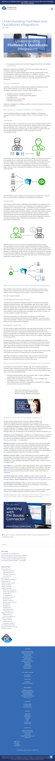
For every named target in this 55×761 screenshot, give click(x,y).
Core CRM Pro (28, 682)
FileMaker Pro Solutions (6, 612)
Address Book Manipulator (8, 590)
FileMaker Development (27, 690)
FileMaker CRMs (4, 581)
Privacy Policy (20, 750)
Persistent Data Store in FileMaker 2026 (9, 553)
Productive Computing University (40, 535)
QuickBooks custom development (13, 435)
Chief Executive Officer (8, 570)
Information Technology (8, 574)
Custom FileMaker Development (8, 579)
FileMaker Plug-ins (5, 588)
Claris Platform (27, 676)
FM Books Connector (9, 535)
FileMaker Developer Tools (7, 583)
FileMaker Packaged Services (27, 691)
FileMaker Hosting (5, 584)
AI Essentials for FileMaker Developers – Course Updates (13, 560)
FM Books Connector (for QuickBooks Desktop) (39, 494)
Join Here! (31, 3)
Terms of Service (27, 750)
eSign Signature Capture (8, 597)
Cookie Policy (35, 750)
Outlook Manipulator (7, 609)
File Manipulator (6, 598)
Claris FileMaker (27, 675)
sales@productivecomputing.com (27, 736)
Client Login (27, 718)
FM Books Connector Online (23, 535)
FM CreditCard (6, 604)
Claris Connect (4, 577)
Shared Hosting (27, 705)
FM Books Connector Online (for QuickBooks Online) (14, 496)
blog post (30, 390)
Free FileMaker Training (8, 623)
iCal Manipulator (6, 607)
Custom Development (27, 694)
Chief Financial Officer (7, 572)
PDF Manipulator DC (7, 611)
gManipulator (6, 605)
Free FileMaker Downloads (7, 625)
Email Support (27, 715)
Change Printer (6, 593)
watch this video (11, 66)
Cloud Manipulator (7, 595)
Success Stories (6, 576)
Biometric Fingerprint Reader (9, 591)
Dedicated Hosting (28, 704)
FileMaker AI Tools (7, 621)
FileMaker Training (5, 618)
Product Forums (27, 716)
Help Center (27, 713)
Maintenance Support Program (27, 695)
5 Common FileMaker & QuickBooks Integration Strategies (13, 558)
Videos (27, 719)
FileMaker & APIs (6, 619)
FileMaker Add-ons (7, 614)
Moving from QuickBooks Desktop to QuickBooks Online (13, 557)
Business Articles (5, 569)
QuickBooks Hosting (7, 537)
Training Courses (27, 722)
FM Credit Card (27, 662)
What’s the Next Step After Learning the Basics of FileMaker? (14, 555)
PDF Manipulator (27, 668)
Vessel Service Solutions (8, 616)
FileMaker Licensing (5, 586)
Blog (27, 720)
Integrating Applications (27, 693)
